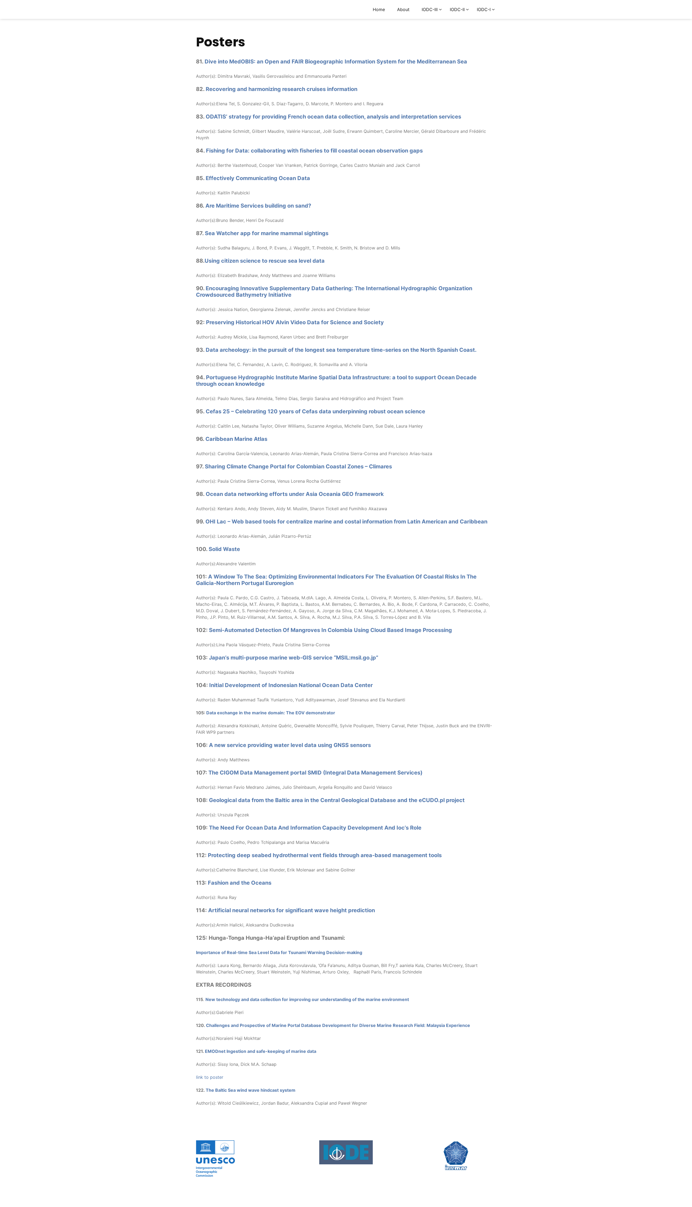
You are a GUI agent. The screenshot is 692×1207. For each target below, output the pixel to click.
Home (379, 9)
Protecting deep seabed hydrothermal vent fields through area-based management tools (325, 855)
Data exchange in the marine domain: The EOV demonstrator (270, 712)
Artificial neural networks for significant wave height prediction (291, 910)
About (403, 9)
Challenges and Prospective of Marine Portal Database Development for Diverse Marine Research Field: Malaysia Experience (338, 1025)
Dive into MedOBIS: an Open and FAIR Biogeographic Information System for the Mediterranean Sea (336, 61)
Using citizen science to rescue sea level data (265, 261)
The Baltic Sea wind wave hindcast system (250, 1090)
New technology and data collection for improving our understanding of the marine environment (307, 999)
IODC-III (430, 9)
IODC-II (457, 9)
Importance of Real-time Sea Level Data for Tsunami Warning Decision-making (279, 952)
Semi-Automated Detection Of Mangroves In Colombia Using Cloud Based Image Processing (330, 630)
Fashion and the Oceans (239, 883)
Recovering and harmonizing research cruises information (281, 89)
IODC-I (484, 9)
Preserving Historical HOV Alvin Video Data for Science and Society (295, 322)
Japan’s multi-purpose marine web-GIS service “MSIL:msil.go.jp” (293, 657)
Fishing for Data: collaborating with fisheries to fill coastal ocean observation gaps (314, 150)
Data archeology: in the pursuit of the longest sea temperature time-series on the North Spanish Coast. (341, 350)
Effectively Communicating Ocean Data (258, 178)
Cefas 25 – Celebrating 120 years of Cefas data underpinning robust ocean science (315, 411)
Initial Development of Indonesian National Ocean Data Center (291, 685)
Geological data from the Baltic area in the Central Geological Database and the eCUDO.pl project (337, 800)
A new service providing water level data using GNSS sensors (290, 745)
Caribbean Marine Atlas (236, 439)
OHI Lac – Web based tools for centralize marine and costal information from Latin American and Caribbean (346, 521)
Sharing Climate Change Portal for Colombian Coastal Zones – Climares (298, 466)
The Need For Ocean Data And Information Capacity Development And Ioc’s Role (315, 827)
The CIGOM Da (227, 772)
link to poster (209, 1077)
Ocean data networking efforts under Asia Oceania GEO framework (295, 494)
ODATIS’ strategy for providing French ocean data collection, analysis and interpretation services (333, 116)
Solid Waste (224, 549)
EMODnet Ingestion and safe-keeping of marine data (260, 1051)
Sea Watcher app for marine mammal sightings (266, 233)
